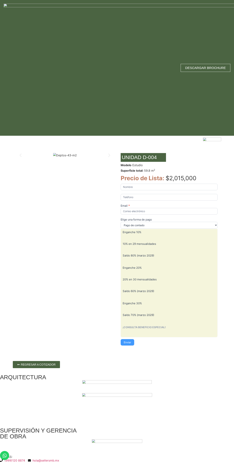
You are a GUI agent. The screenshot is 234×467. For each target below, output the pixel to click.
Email (125, 205)
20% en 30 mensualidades (140, 279)
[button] (20, 155)
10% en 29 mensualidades (139, 244)
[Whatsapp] (4, 455)
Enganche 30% (132, 303)
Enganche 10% (132, 232)
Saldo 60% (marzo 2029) (138, 291)
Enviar (127, 342)
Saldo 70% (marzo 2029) (138, 315)
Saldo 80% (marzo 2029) (138, 255)
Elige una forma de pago (136, 219)
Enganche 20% (132, 267)
